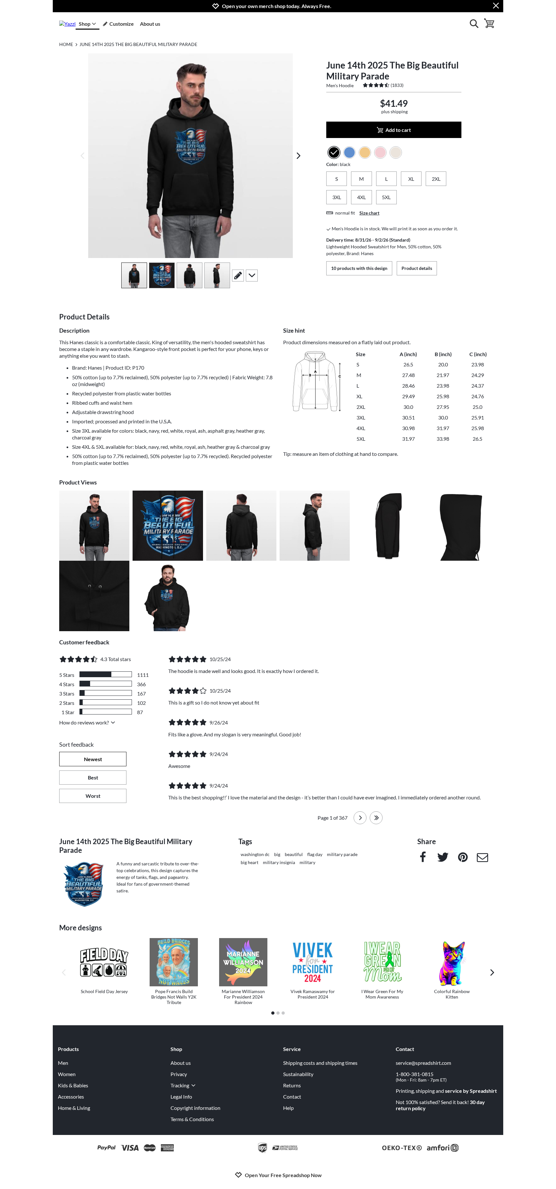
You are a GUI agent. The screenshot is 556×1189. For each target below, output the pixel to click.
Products (68, 1049)
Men (63, 1063)
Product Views (78, 482)
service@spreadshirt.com (423, 1063)
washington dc (255, 854)
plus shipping (394, 111)
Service (292, 1049)
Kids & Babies (73, 1085)
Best (93, 777)
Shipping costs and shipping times (320, 1063)
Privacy (179, 1074)
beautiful (294, 854)
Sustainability (298, 1074)
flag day (314, 854)
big (277, 854)
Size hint (294, 330)
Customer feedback (84, 642)
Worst (93, 796)
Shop (84, 24)
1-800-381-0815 (421, 1077)
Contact (292, 1096)
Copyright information (195, 1108)
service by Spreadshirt (471, 1091)
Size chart (369, 213)
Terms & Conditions (192, 1119)
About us (150, 24)
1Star (67, 712)
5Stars (66, 675)
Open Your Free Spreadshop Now (283, 1175)
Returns (292, 1085)
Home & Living (74, 1108)
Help (288, 1108)
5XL (386, 197)
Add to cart (398, 130)
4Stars (66, 684)
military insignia (279, 862)
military (307, 862)
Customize (121, 24)
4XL (361, 197)
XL (411, 179)
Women (67, 1074)
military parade (342, 854)
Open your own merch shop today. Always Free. (276, 6)
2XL (436, 179)
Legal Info (181, 1096)
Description (74, 330)
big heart (249, 862)
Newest (93, 759)
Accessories (71, 1096)
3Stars (66, 693)
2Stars (66, 703)
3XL (336, 197)
